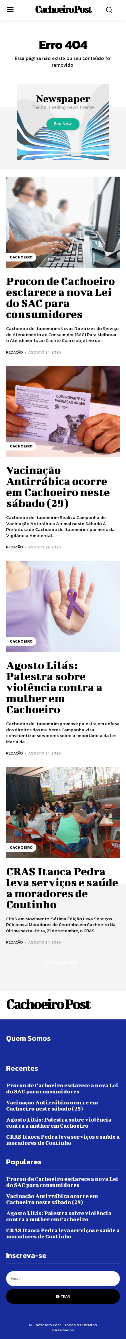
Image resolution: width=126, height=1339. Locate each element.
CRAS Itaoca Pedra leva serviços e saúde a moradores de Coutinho (62, 888)
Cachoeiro (21, 257)
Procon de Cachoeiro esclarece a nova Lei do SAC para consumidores (60, 297)
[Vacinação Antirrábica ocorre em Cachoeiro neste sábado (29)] (63, 411)
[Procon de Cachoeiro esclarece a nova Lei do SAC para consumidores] (63, 222)
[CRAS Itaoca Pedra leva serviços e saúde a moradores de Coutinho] (63, 812)
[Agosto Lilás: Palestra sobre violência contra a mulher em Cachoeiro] (63, 606)
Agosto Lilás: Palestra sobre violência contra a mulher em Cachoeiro (54, 686)
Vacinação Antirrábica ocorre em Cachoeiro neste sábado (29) (58, 486)
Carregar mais (60, 962)
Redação (14, 352)
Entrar (63, 1296)
